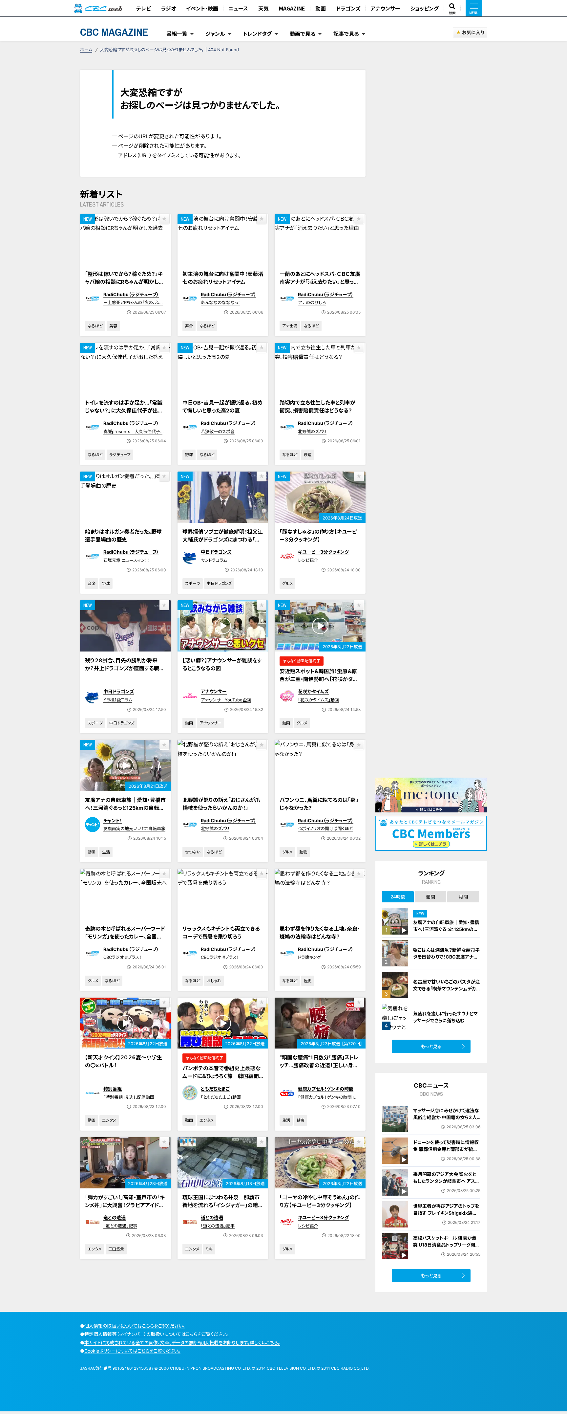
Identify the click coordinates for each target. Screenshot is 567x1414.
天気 (263, 8)
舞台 (189, 325)
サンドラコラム (214, 560)
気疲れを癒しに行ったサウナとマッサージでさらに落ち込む (445, 1017)
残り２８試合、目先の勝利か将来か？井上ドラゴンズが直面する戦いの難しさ (124, 668)
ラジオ (168, 8)
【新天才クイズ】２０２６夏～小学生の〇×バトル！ (123, 1061)
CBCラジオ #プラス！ (122, 957)
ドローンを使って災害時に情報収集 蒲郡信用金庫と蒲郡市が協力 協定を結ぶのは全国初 (446, 1149)
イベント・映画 (202, 8)
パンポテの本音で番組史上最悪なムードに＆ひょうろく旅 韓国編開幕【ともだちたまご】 (221, 1076)
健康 (300, 1120)
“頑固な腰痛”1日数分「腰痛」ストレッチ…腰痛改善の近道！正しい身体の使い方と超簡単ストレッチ (319, 1065)
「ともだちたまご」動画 (221, 1097)
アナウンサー (385, 8)
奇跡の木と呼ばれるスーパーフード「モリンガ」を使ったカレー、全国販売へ (125, 936)
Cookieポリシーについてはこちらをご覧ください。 (132, 1351)
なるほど (95, 325)
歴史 (308, 980)
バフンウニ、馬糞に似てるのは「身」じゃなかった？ (319, 804)
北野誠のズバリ (312, 431)
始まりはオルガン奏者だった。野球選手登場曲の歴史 (123, 535)
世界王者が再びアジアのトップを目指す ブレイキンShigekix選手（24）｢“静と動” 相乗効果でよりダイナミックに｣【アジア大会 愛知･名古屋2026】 (446, 1219)
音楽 (91, 583)
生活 (106, 852)
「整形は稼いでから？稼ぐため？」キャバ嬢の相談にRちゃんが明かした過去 (124, 282)
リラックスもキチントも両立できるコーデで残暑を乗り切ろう (221, 932)
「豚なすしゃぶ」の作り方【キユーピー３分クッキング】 (318, 535)
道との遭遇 (114, 1217)
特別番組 (112, 1089)
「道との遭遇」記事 (120, 1225)
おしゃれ (214, 980)
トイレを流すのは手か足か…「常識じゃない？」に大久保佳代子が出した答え (123, 410)
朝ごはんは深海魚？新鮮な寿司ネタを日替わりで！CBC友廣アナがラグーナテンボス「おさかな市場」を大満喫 (446, 960)
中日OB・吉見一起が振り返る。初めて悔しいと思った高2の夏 (222, 406)
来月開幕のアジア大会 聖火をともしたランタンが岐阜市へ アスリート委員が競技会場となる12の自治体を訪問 (446, 1184)
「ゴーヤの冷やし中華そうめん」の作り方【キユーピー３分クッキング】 (320, 1201)
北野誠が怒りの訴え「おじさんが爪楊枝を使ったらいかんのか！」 (221, 804)
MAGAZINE (292, 8)
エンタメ (109, 1120)
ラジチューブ (120, 454)
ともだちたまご (215, 1089)
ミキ (209, 1249)
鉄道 (308, 454)
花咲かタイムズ (313, 691)
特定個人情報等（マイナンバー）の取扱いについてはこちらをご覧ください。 (156, 1334)
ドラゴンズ (348, 8)
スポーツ (192, 583)
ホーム (86, 49)
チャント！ (112, 820)
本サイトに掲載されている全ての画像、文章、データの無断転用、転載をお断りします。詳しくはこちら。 (182, 1342)
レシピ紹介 (308, 560)
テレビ (143, 8)
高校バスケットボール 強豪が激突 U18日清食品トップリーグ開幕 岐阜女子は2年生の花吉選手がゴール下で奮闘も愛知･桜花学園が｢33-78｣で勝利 (446, 1251)
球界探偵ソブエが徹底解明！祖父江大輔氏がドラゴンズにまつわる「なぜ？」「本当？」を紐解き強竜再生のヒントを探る (222, 543)
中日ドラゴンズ (216, 552)
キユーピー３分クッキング (323, 552)
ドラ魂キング (309, 957)
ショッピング (424, 8)
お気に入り (473, 32)
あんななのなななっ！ (220, 302)
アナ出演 (289, 325)
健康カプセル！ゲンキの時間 (325, 1089)
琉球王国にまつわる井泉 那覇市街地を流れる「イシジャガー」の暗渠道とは (222, 1205)
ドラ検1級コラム (117, 699)
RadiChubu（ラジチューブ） (131, 294)
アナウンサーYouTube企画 (226, 699)
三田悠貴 (116, 1249)
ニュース (238, 8)
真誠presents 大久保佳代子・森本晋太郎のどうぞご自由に (132, 434)
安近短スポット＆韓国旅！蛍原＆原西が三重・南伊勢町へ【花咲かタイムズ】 (318, 679)
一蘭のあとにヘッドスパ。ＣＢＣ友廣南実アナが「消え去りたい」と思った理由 (320, 282)
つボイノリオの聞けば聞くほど (325, 828)
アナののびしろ (312, 302)
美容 (113, 325)
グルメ (287, 583)
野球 (189, 454)
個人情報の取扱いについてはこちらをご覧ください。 (134, 1326)
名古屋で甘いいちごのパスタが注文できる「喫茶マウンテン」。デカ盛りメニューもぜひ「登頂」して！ (446, 988)
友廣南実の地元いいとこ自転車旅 (134, 828)
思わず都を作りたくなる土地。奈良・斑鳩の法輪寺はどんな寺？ (320, 932)
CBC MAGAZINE (114, 32)
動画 (320, 8)
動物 (303, 852)
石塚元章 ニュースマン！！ (126, 560)
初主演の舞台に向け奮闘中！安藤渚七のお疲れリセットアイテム (222, 278)
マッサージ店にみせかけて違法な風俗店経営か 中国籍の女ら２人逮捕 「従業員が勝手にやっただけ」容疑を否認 (446, 1121)
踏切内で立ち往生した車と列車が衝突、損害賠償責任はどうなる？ (317, 406)
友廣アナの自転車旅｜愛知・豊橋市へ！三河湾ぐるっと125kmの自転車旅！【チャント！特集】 (125, 808)
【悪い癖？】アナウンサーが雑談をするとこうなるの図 (222, 664)
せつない (192, 852)
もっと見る (431, 1046)
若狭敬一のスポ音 (218, 431)
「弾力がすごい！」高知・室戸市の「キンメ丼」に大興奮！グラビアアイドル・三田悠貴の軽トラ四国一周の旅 (125, 1205)
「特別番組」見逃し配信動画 (128, 1097)
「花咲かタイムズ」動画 (318, 699)
